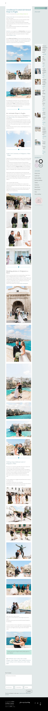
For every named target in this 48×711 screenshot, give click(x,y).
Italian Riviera (37, 187)
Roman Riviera (37, 189)
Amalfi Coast (37, 175)
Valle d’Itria (8, 31)
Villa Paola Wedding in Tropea (43, 60)
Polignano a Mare (13, 35)
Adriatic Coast (37, 173)
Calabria (36, 182)
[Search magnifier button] (46, 8)
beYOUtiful (10, 658)
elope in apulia (17, 658)
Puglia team (26, 13)
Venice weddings (38, 194)
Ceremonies (37, 185)
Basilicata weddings (38, 180)
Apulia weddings (20, 13)
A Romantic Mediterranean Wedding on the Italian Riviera (44, 49)
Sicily (36, 192)
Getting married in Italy (10, 16)
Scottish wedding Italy (18, 661)
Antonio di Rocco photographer (22, 283)
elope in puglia (23, 658)
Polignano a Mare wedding (19, 660)
